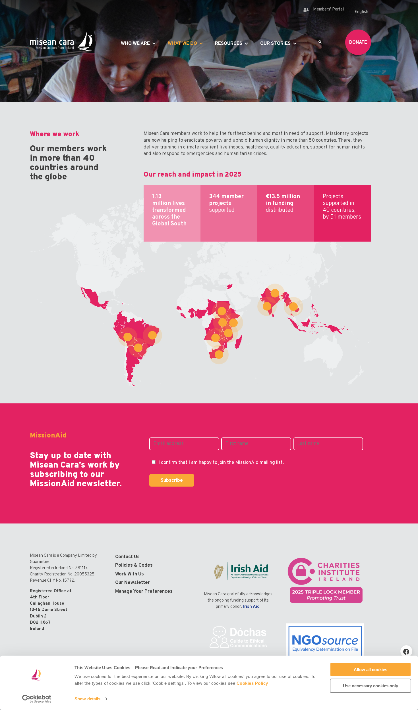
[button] (406, 651)
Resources (228, 44)
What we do (182, 44)
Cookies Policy (252, 683)
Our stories (275, 44)
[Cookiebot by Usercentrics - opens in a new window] (37, 699)
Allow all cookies (370, 669)
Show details (87, 698)
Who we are (135, 44)
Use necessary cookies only (370, 685)
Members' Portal (328, 9)
